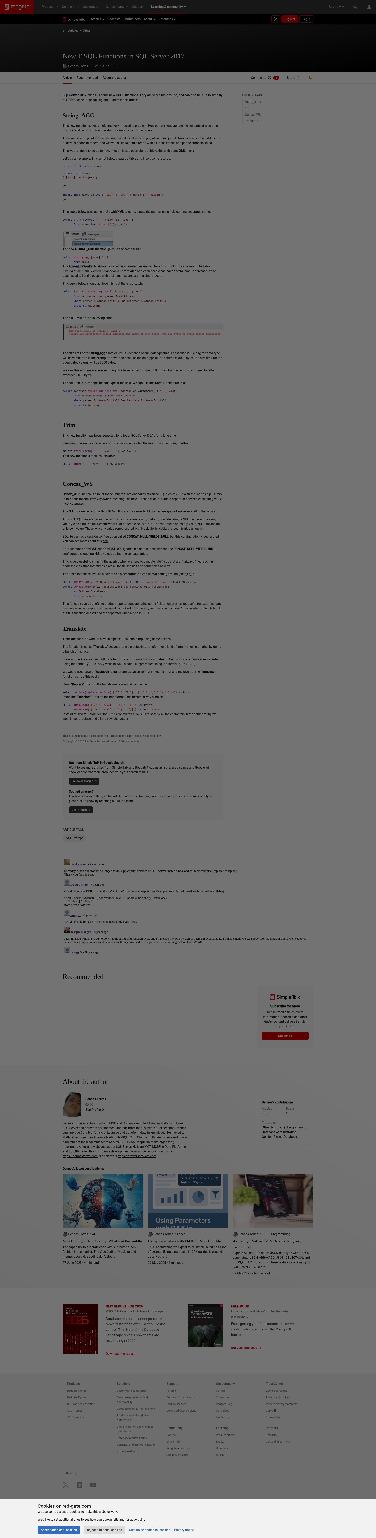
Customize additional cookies (149, 1530)
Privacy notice (184, 1530)
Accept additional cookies (59, 1530)
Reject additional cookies (104, 1530)
